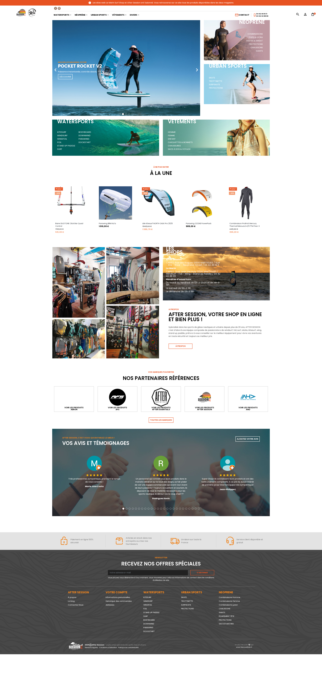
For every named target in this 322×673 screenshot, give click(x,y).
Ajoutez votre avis (247, 438)
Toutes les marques (161, 420)
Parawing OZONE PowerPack (198, 223)
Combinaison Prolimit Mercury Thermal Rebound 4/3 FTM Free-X (244, 224)
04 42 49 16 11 (261, 14)
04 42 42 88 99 (262, 16)
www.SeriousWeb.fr (244, 647)
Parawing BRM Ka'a (107, 223)
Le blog (71, 601)
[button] (120, 114)
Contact (242, 15)
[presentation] (55, 68)
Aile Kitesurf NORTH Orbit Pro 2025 (157, 223)
